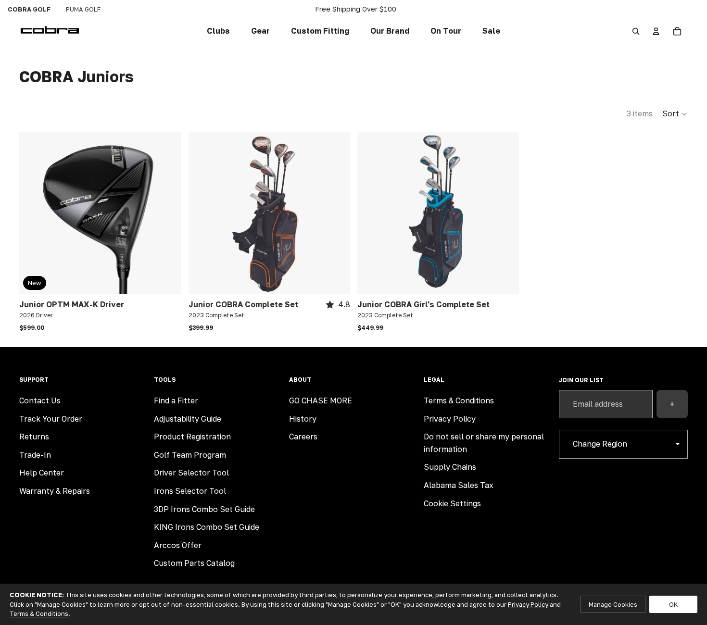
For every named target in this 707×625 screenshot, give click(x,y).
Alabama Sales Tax (458, 485)
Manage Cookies (613, 604)
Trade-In (35, 455)
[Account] (656, 31)
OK (673, 604)
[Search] (635, 31)
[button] (320, 31)
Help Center (41, 472)
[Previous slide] (203, 213)
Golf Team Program (190, 455)
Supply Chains (450, 467)
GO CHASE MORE (320, 400)
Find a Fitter (176, 400)
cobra (29, 9)
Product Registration (192, 436)
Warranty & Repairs (54, 491)
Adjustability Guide (187, 419)
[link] (218, 31)
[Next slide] (335, 213)
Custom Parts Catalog (194, 563)
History (302, 419)
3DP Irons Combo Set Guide (204, 509)
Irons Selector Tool (190, 491)
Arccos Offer (178, 545)
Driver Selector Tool (191, 472)
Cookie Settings (452, 503)
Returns (34, 436)
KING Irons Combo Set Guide (206, 527)
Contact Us (40, 400)
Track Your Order (50, 419)
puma (83, 9)
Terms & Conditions (459, 400)
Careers (303, 436)
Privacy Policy (450, 419)
